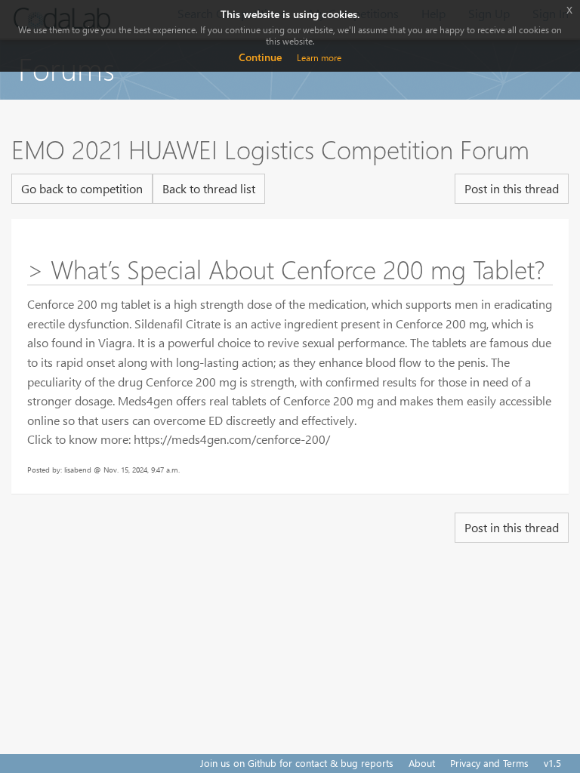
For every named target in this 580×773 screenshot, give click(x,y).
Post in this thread (511, 188)
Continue (260, 57)
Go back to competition (82, 188)
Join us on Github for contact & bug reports (296, 762)
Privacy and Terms (489, 762)
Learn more (319, 57)
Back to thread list (208, 188)
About (422, 762)
